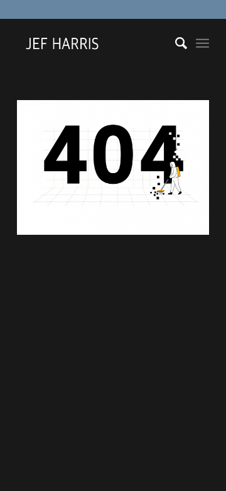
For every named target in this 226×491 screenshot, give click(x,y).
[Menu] (202, 43)
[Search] (175, 43)
